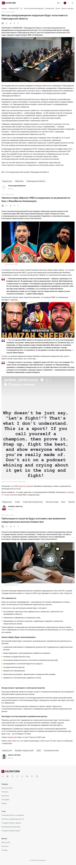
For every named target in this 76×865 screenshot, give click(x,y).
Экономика (5, 799)
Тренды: (4, 8)
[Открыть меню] (72, 2)
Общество (19, 181)
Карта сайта (5, 842)
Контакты (4, 846)
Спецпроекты (50, 8)
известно (15, 741)
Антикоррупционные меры (10, 827)
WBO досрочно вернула (23, 486)
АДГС (39, 750)
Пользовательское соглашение (12, 815)
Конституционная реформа (34, 8)
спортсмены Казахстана (33, 502)
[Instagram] (2, 23)
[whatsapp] (6, 23)
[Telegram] (10, 23)
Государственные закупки (10, 831)
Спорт (17, 502)
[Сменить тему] (66, 3)
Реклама (4, 850)
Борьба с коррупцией (24, 750)
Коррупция (7, 181)
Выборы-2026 (14, 8)
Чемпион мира (52, 502)
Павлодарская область (35, 181)
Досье (58, 8)
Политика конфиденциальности (12, 819)
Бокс (63, 502)
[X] (18, 23)
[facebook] (17, 776)
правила (10, 737)
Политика (4, 792)
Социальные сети (51, 750)
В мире (4, 803)
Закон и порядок (67, 8)
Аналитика (5, 796)
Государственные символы (11, 823)
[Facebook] (14, 23)
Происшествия (6, 788)
